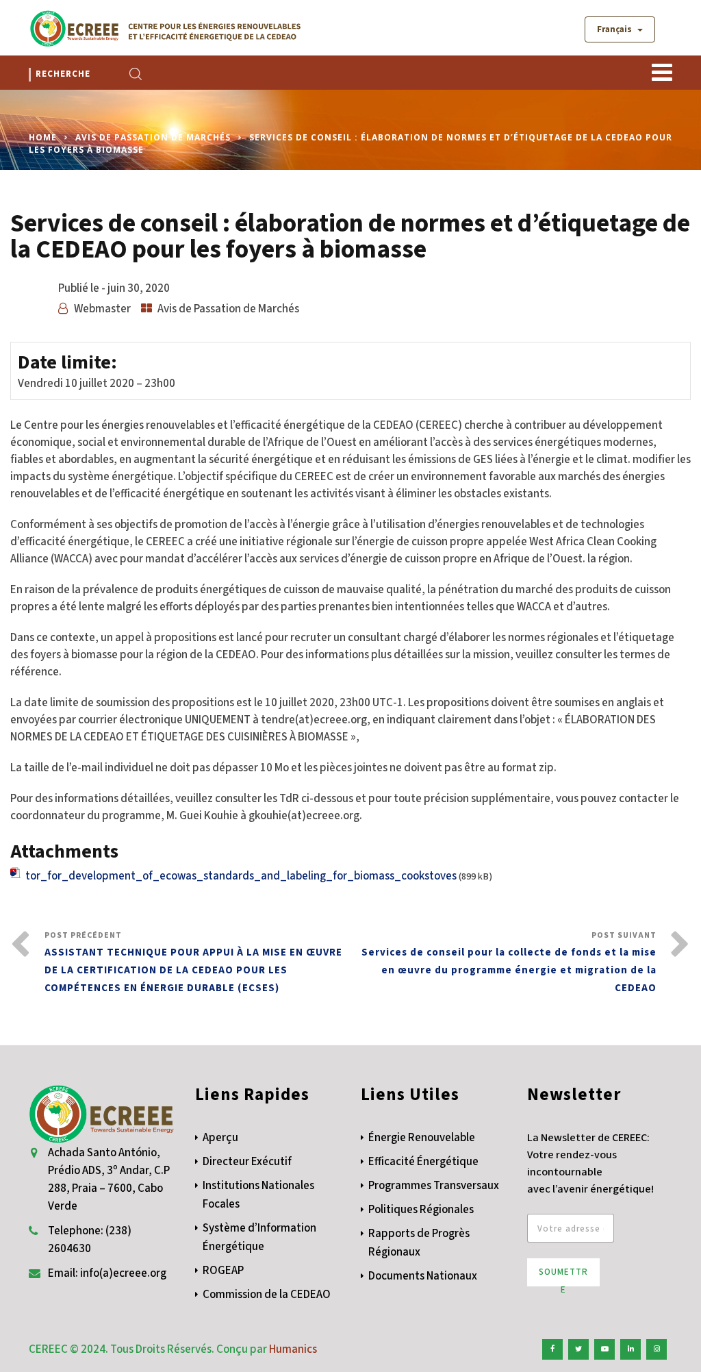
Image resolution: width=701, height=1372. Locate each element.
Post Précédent (193, 962)
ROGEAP (223, 1270)
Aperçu (220, 1138)
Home (43, 137)
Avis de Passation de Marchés (153, 137)
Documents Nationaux (422, 1276)
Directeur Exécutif (247, 1161)
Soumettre (563, 1276)
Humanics (293, 1349)
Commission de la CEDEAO (267, 1294)
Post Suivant (509, 962)
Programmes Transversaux (433, 1185)
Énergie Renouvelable (421, 1138)
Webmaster (102, 309)
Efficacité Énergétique (423, 1161)
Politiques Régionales (421, 1209)
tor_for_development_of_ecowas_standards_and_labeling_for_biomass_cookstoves (241, 876)
